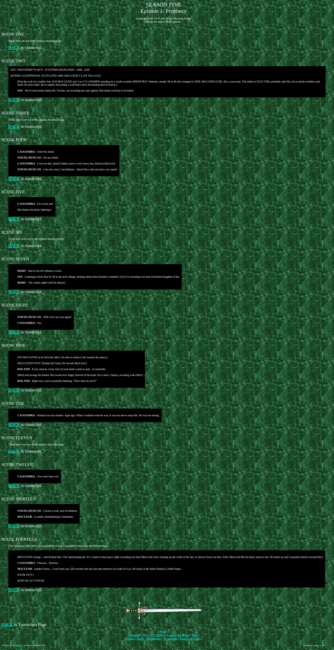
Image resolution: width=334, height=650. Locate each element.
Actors (130, 638)
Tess (146, 635)
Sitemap (19, 645)
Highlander (154, 638)
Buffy (140, 638)
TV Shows (157, 635)
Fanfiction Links (190, 638)
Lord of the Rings (178, 635)
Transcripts (170, 638)
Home (163, 631)
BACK (14, 47)
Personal (135, 635)
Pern (194, 635)
